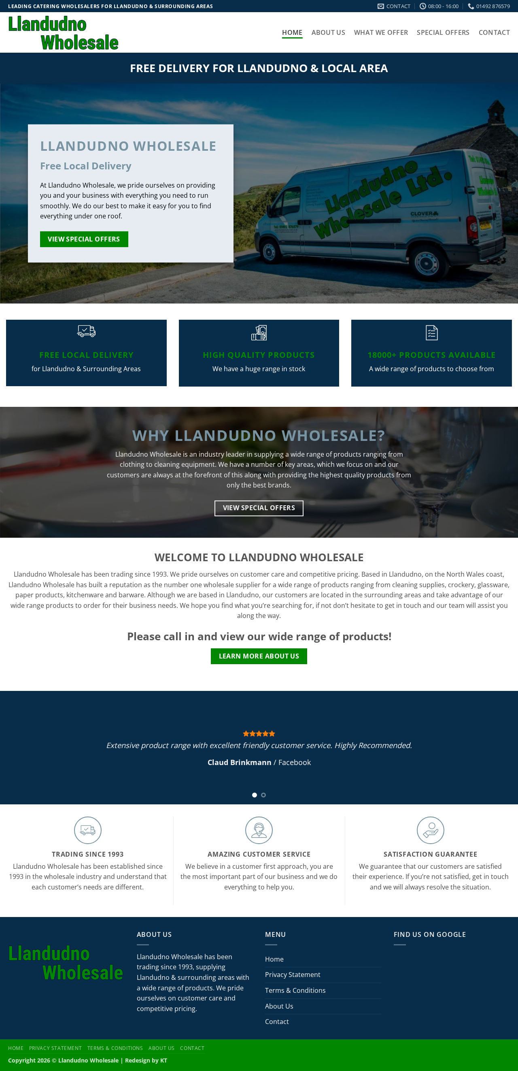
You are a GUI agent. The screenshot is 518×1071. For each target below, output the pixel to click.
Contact (494, 32)
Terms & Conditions (295, 990)
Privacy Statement (293, 974)
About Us (329, 32)
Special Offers (443, 32)
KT (163, 1060)
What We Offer (381, 32)
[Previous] (20, 747)
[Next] (497, 747)
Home (292, 32)
